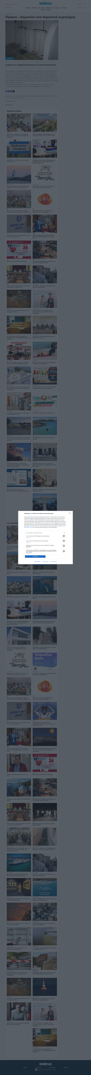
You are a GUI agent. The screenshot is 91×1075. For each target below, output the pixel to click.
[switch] (63, 536)
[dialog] (45, 537)
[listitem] (45, 533)
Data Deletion (37, 561)
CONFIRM (35, 556)
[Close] (70, 513)
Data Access (45, 561)
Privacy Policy (53, 561)
